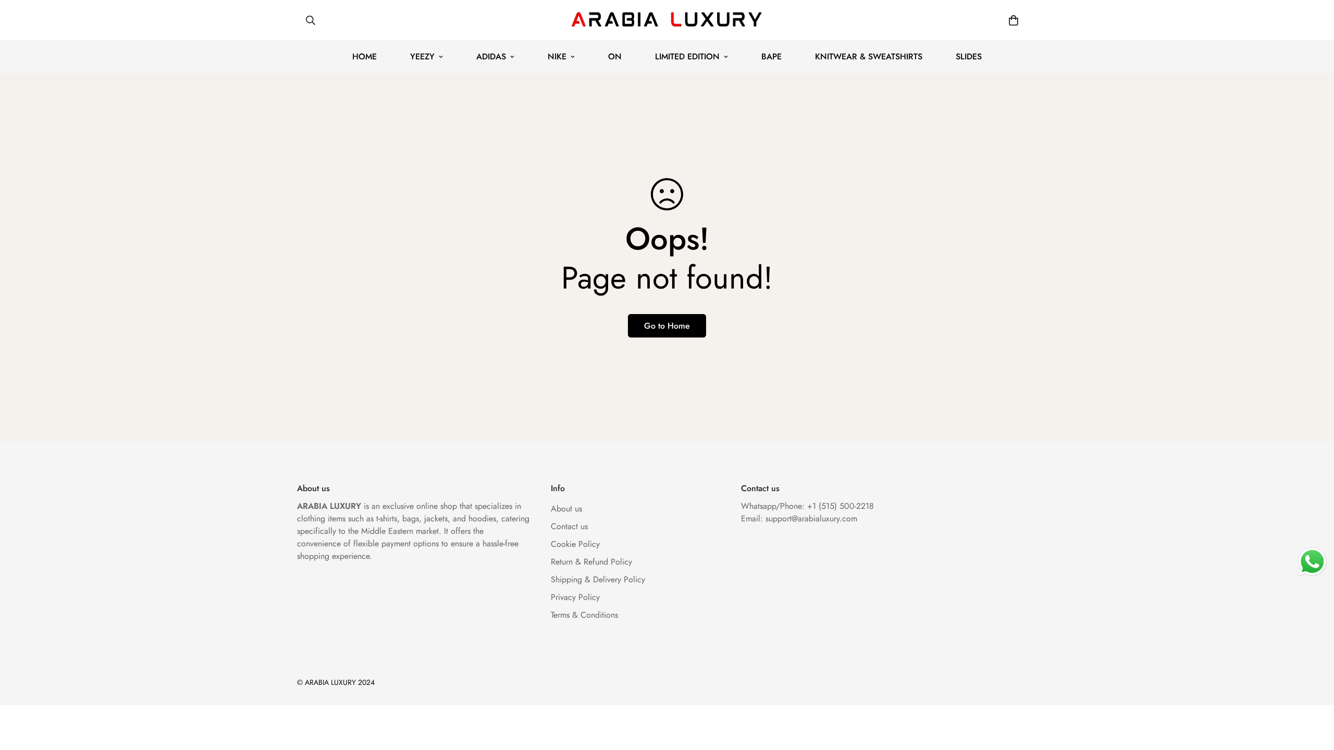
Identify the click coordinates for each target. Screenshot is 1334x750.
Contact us (569, 526)
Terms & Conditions (584, 615)
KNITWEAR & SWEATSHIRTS (868, 57)
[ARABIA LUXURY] (667, 20)
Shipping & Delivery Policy (598, 579)
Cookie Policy (575, 544)
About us (566, 509)
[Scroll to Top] (1314, 693)
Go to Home (667, 326)
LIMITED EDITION (687, 57)
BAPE (771, 57)
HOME (364, 57)
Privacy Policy (575, 597)
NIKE (557, 57)
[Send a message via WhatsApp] (1312, 561)
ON (615, 57)
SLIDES (969, 57)
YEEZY (422, 57)
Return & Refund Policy (591, 562)
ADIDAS (491, 57)
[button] (1014, 20)
